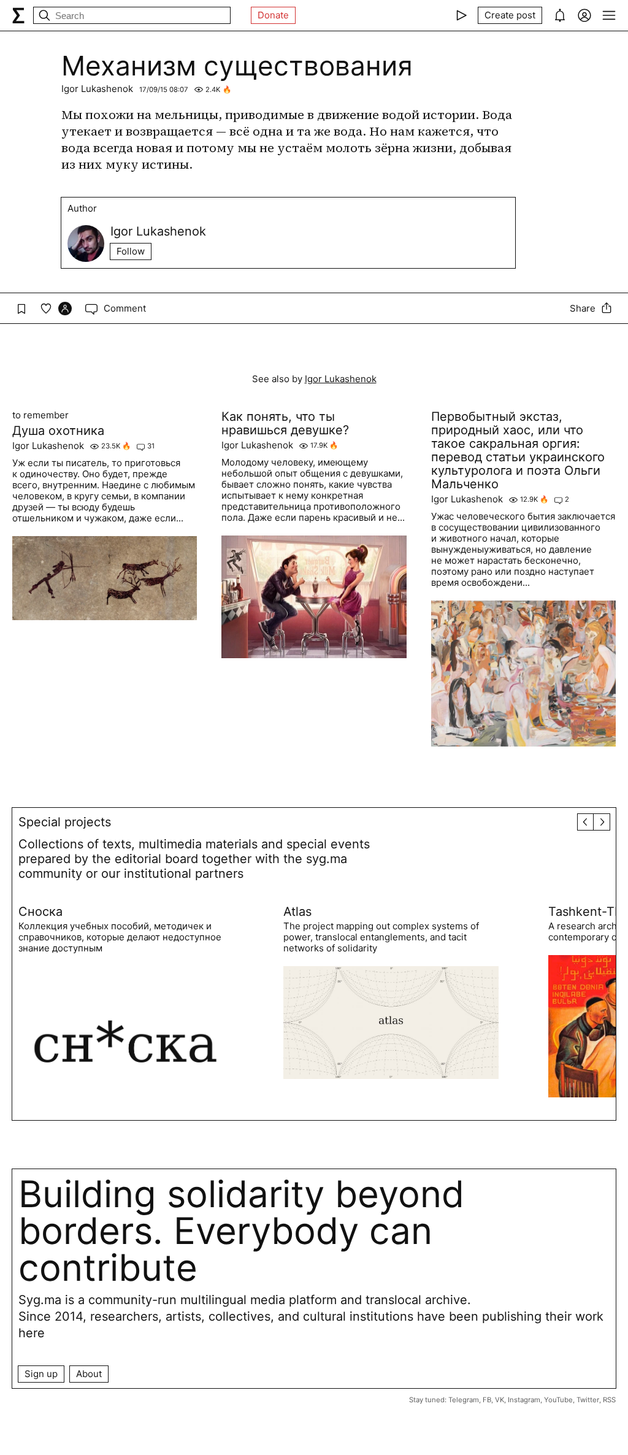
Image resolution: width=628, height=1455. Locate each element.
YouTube (558, 1399)
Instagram (524, 1399)
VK (499, 1399)
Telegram (463, 1399)
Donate (273, 15)
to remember (40, 415)
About (89, 1374)
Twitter (587, 1399)
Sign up (41, 1374)
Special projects (64, 822)
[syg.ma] (18, 15)
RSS (609, 1399)
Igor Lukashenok (97, 88)
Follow (131, 251)
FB (487, 1399)
